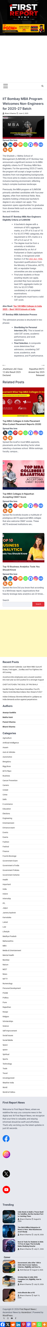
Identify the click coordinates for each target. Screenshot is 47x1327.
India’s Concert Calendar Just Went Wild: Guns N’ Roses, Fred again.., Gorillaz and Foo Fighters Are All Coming (22, 669)
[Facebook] (30, 144)
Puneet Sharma (9, 722)
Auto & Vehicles (9, 752)
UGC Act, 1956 (35, 259)
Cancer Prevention (10, 780)
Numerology (8, 983)
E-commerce (8, 804)
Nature (5, 965)
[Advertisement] (23, 59)
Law (4, 927)
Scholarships (8, 1021)
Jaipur (5, 908)
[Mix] (20, 144)
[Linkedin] (10, 144)
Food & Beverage (9, 856)
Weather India (8, 1083)
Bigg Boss (7, 766)
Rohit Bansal (24, 1270)
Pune (5, 1002)
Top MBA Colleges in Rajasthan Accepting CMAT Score (18, 495)
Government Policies (11, 870)
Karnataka (7, 917)
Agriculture (7, 738)
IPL (4, 903)
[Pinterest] (15, 144)
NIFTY (5, 979)
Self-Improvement (10, 1031)
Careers (6, 785)
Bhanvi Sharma (10, 113)
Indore (5, 894)
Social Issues (8, 1035)
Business (6, 776)
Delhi (5, 799)
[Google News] (41, 144)
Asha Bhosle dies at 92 (26, 1293)
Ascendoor (26, 1312)
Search (6, 600)
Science (6, 1026)
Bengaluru (7, 762)
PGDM (5, 993)
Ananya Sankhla (9, 713)
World (5, 1087)
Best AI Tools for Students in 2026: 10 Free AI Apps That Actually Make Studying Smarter (31, 1244)
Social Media (8, 1040)
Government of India (11, 865)
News (5, 974)
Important (7, 884)
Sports (5, 1059)
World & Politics (9, 1092)
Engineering (7, 818)
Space (5, 1045)
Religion (6, 1017)
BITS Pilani (7, 771)
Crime (5, 795)
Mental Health (8, 955)
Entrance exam (9, 828)
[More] (10, 149)
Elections (6, 813)
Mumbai (6, 960)
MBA (5, 946)
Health (5, 880)
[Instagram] (35, 144)
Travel (5, 1073)
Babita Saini (8, 717)
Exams (5, 837)
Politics (5, 998)
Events (5, 832)
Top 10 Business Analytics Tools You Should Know (21, 568)
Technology (7, 1064)
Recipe (5, 1012)
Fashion (6, 842)
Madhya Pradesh (9, 936)
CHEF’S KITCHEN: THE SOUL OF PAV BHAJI (20, 684)
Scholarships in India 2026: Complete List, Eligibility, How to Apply (29, 1279)
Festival (6, 847)
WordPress (8, 1315)
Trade (5, 1068)
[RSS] (5, 149)
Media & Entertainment (12, 950)
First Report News (27, 1309)
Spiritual (6, 1054)
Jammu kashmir (9, 913)
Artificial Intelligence (11, 743)
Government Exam (10, 861)
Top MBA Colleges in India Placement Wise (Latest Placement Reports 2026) (22, 422)
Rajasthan (7, 1007)
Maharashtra (8, 941)
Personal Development (12, 988)
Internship (7, 898)
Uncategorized (8, 1078)
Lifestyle (6, 932)
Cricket (5, 790)
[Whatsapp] (25, 144)
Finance (6, 851)
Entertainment (8, 823)
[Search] (42, 86)
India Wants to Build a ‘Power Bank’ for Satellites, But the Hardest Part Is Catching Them (31, 1214)
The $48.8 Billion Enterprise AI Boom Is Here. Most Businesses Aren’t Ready (30, 1229)
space (5, 1050)
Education (7, 809)
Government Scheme (11, 875)
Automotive (7, 757)
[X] (5, 144)
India (5, 889)
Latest (5, 922)
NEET (5, 969)
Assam (5, 747)
